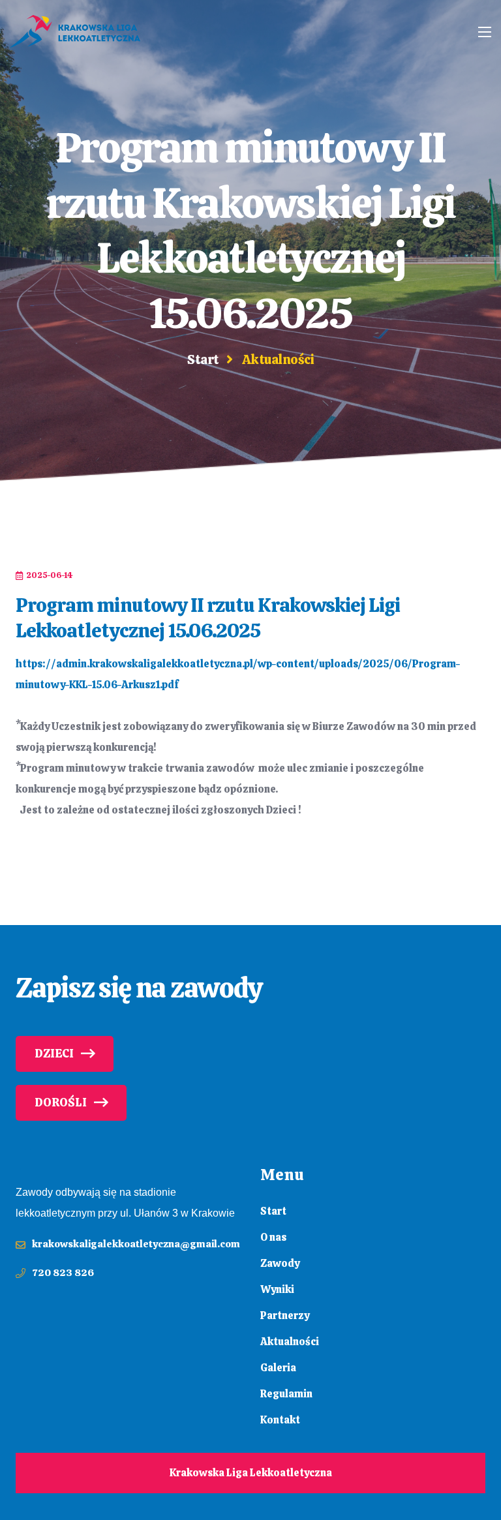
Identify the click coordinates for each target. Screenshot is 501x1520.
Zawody (279, 1263)
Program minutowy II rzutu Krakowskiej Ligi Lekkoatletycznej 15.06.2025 (208, 617)
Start (203, 359)
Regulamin (286, 1394)
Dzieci (54, 1053)
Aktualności (289, 1341)
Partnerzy (284, 1315)
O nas (273, 1237)
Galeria (278, 1368)
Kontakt (280, 1420)
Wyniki (277, 1289)
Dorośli (61, 1102)
